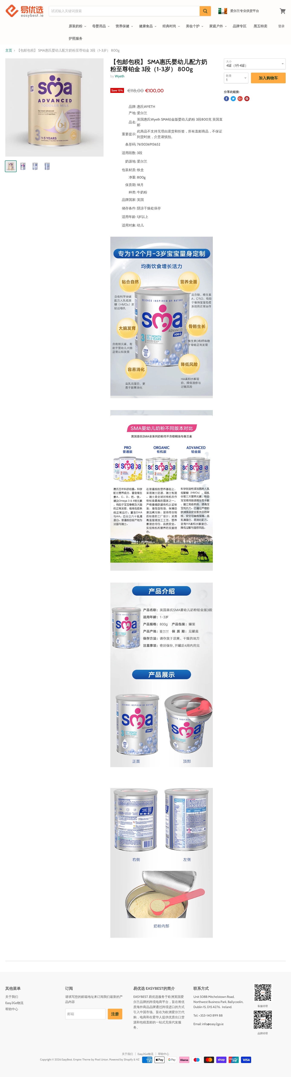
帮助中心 (11, 1009)
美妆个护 (193, 26)
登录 (281, 26)
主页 (8, 50)
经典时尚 (170, 26)
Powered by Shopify (121, 1059)
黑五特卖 (260, 26)
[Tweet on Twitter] (233, 98)
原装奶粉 (76, 26)
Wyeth (119, 76)
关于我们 (11, 997)
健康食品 (146, 26)
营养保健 (123, 26)
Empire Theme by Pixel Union (90, 1059)
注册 (115, 1014)
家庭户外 (216, 26)
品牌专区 (239, 26)
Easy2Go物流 (14, 1003)
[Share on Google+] (240, 98)
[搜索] (205, 11)
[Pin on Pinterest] (246, 98)
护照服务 (75, 38)
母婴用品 (99, 26)
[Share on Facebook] (226, 98)
